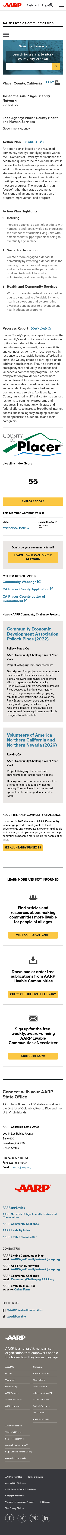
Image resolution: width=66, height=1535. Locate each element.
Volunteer (10, 1380)
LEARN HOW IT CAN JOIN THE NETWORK (33, 557)
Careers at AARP (41, 1399)
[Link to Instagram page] (34, 1518)
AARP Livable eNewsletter (20, 1237)
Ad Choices (45, 1502)
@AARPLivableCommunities (25, 1310)
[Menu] (5, 35)
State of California (16, 528)
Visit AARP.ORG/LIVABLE (33, 935)
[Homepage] (12, 5)
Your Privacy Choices (14, 1508)
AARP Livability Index (16, 1230)
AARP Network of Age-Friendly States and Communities (30, 1216)
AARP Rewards (12, 1393)
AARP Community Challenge (21, 1224)
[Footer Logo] (15, 1337)
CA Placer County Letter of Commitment (24, 598)
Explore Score (33, 501)
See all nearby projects (22, 847)
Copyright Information (14, 1496)
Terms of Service (35, 1477)
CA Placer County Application (26, 589)
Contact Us (38, 1367)
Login (45, 5)
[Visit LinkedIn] (46, 1518)
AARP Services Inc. (42, 1419)
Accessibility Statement (15, 1483)
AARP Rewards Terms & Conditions (20, 1489)
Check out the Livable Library (33, 994)
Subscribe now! (33, 1056)
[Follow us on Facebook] (9, 1518)
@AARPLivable (16, 1316)
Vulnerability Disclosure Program (19, 1502)
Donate (8, 1373)
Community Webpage (19, 582)
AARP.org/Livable (14, 1207)
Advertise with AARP (42, 1393)
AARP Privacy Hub (13, 1477)
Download (31, 142)
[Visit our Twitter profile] (21, 1518)
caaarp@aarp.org (21, 1167)
